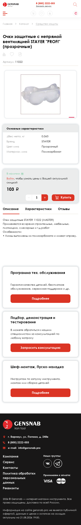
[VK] (47, 463)
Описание (11, 209)
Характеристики (38, 209)
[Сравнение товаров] (50, 13)
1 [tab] (71, 117)
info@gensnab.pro (29, 447)
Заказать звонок (43, 6)
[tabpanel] (40, 94)
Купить (65, 197)
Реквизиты (11, 488)
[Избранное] (41, 13)
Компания (10, 456)
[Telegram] (58, 463)
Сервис (9, 462)
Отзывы (64, 209)
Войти (10, 178)
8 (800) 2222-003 (45, 3)
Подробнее (40, 298)
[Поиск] (75, 4)
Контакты (10, 468)
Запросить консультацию (40, 348)
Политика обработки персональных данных (19, 477)
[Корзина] (33, 13)
